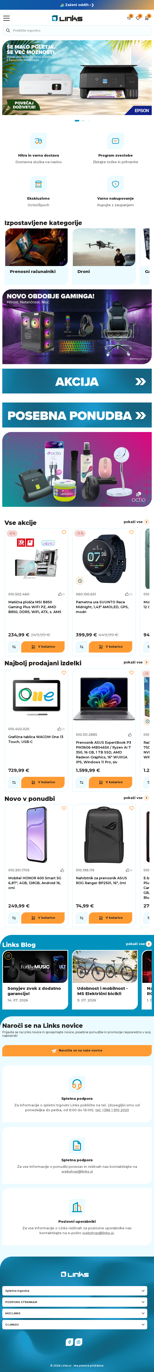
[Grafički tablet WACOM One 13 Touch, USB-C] (36, 730)
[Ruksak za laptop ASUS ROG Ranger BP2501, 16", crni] (104, 866)
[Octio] (77, 469)
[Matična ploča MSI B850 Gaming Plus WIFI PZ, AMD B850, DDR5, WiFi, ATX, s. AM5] (36, 592)
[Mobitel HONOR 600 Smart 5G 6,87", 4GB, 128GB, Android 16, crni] (36, 866)
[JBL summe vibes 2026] (77, 79)
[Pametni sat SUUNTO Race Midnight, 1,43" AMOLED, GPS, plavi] (104, 592)
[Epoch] (77, 326)
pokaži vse (133, 522)
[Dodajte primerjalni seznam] (14, 647)
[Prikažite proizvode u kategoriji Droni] (104, 256)
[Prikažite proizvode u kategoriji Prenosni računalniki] (36, 256)
